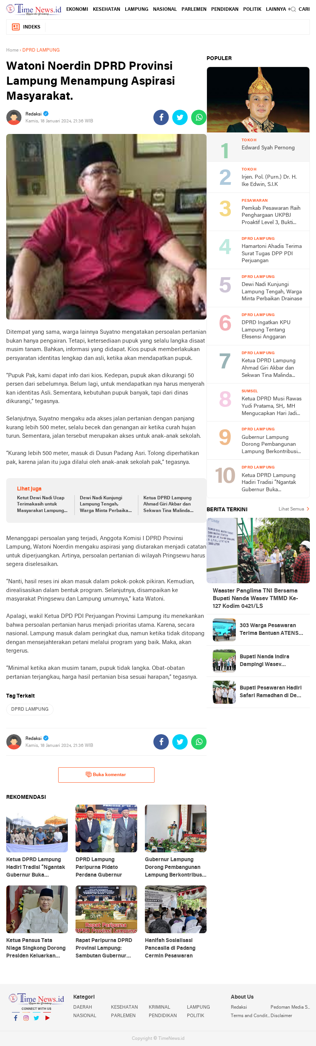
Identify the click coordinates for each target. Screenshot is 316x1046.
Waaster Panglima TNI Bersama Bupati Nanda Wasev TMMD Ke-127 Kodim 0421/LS (255, 598)
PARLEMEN (194, 9)
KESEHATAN (106, 9)
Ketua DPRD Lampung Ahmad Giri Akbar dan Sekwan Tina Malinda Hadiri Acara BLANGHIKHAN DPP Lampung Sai (167, 505)
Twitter (36, 1028)
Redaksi (239, 1007)
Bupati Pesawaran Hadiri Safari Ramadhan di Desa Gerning (271, 692)
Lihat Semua (291, 509)
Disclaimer (281, 1016)
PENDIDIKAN (163, 1016)
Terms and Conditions (250, 1016)
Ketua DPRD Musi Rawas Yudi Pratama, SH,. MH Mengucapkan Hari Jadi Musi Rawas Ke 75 (272, 406)
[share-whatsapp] (199, 117)
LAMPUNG (136, 9)
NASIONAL (165, 9)
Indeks (31, 27)
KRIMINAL (159, 1007)
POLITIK (252, 9)
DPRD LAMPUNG (30, 709)
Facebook (16, 1028)
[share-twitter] (180, 117)
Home (12, 50)
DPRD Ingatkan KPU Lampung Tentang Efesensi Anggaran (266, 330)
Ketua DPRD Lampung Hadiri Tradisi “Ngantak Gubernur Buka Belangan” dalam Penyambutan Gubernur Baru (270, 483)
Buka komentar (109, 775)
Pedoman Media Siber (290, 1007)
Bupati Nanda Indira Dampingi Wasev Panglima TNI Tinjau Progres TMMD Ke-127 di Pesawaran (270, 661)
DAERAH (82, 1007)
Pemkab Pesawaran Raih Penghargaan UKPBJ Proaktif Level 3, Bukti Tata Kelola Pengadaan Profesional (271, 216)
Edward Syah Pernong (268, 148)
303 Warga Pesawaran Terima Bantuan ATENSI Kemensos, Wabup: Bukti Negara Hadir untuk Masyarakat (270, 630)
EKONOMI (77, 9)
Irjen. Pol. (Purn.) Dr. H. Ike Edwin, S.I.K (269, 180)
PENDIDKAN (225, 9)
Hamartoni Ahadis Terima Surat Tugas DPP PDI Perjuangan (272, 254)
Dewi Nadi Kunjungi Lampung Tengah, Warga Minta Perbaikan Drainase (105, 505)
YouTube (47, 1028)
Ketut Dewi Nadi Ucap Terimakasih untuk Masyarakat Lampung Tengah (40, 505)
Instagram (26, 1028)
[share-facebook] (161, 117)
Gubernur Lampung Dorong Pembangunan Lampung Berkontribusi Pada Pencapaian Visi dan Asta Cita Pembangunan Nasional (272, 445)
